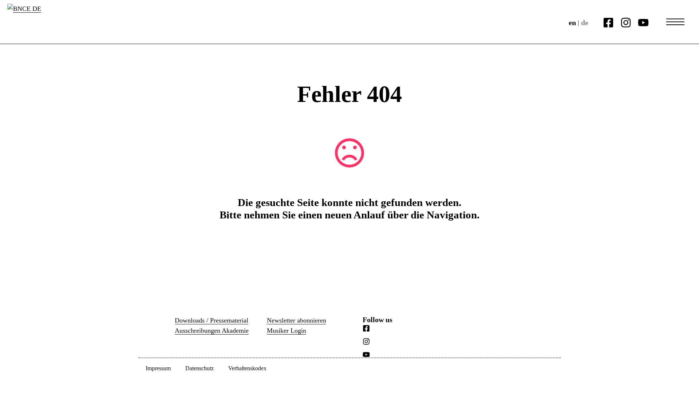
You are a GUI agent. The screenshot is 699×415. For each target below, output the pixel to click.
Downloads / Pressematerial (211, 320)
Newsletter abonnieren (296, 320)
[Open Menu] (675, 22)
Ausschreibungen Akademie (212, 330)
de (584, 23)
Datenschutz (199, 368)
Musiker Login (286, 330)
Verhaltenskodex (247, 368)
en (572, 23)
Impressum (158, 368)
